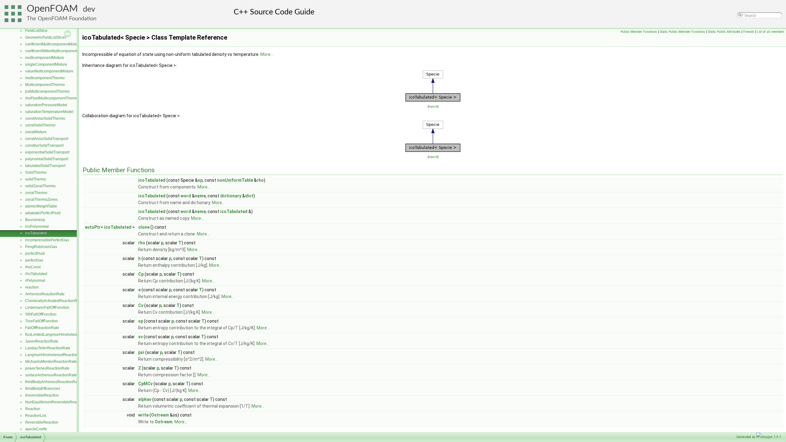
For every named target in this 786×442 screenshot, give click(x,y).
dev (89, 9)
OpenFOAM (52, 9)
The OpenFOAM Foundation (61, 18)
